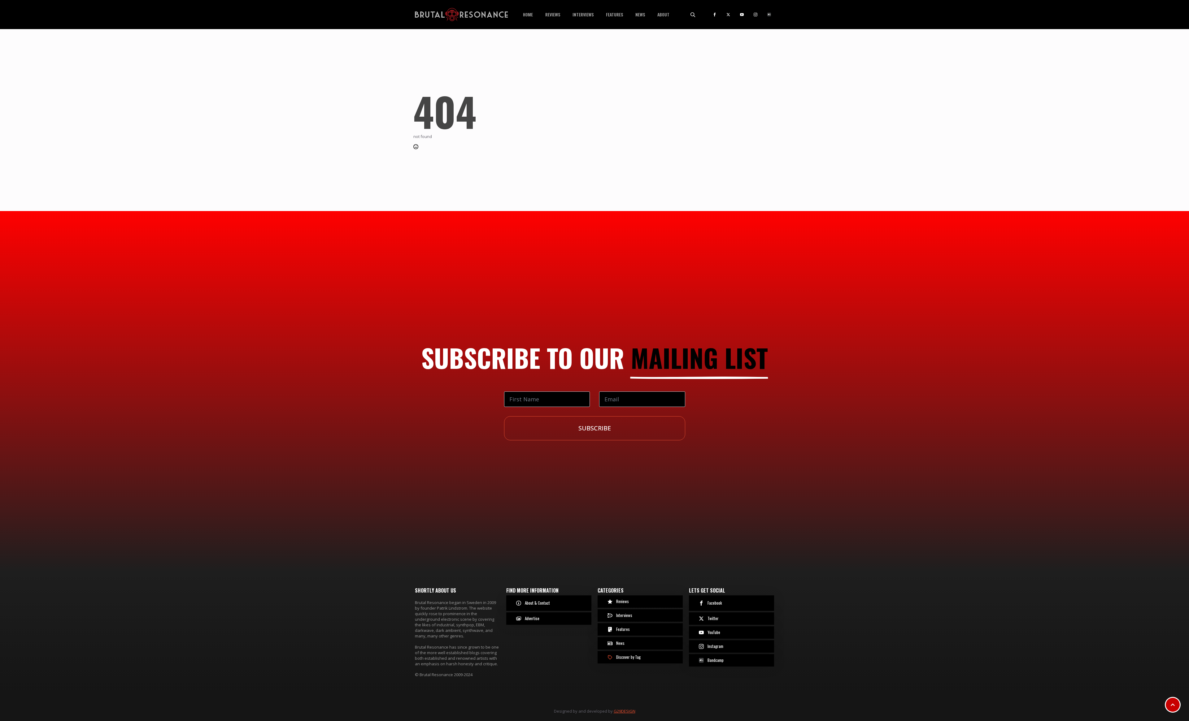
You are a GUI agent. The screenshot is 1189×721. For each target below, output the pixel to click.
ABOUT (663, 14)
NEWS (640, 14)
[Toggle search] (693, 14)
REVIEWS (552, 14)
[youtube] (742, 14)
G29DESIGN (624, 711)
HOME (528, 14)
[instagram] (755, 14)
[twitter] (728, 14)
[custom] (769, 14)
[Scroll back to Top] (1173, 705)
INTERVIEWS (583, 14)
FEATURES (614, 14)
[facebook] (715, 14)
